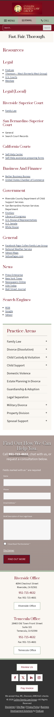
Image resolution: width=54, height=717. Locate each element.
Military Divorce (17, 405)
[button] (9, 20)
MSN (7, 307)
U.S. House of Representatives (21, 219)
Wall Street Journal (15, 289)
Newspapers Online (15, 281)
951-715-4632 (18, 454)
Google (9, 311)
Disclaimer (8, 550)
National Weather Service (18, 249)
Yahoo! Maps (11, 252)
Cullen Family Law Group (25, 699)
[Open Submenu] (46, 341)
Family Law (10, 110)
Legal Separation (18, 397)
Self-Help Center (14, 154)
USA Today (10, 285)
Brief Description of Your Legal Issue (17, 516)
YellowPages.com (14, 256)
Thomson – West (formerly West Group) (26, 73)
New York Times (13, 278)
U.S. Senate (11, 223)
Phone (6, 489)
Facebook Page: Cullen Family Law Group (26, 245)
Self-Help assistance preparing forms (24, 157)
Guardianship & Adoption (23, 389)
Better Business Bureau (17, 176)
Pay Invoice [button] (27, 688)
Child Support (16, 365)
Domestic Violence (18, 373)
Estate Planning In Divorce (23, 381)
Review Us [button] (27, 667)
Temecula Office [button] (27, 650)
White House (12, 227)
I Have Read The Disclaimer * (19, 544)
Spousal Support (17, 421)
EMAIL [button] (28, 20)
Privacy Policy (32, 706)
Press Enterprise (14, 274)
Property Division (18, 413)
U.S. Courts (11, 77)
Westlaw (9, 80)
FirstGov (9, 212)
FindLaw (9, 70)
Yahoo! (8, 314)
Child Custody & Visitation (23, 357)
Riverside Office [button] (27, 606)
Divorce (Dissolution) (20, 349)
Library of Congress (15, 216)
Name (5, 476)
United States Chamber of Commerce (24, 179)
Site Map (21, 706)
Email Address (9, 503)
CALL (46, 20)
